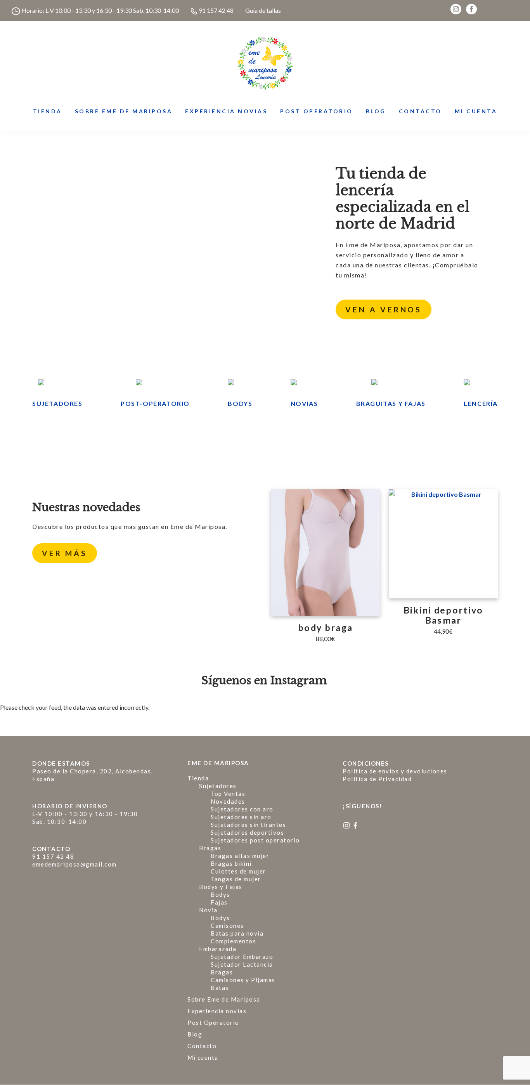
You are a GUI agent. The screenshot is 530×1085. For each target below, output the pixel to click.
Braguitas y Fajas (391, 403)
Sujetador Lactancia (242, 964)
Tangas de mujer (236, 878)
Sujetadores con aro (242, 809)
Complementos (233, 941)
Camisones (227, 925)
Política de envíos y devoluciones (395, 771)
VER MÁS (64, 553)
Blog (194, 1034)
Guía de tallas (263, 10)
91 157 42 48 (215, 10)
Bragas (210, 847)
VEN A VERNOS (383, 309)
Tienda (198, 778)
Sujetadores (57, 403)
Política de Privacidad (377, 778)
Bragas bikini (231, 863)
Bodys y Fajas (220, 886)
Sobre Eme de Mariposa (223, 999)
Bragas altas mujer (240, 855)
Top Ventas (228, 793)
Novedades (228, 801)
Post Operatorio (213, 1022)
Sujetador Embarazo (242, 956)
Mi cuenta (202, 1057)
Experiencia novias (216, 1010)
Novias (304, 403)
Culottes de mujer (238, 871)
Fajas (219, 902)
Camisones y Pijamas (243, 979)
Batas (220, 987)
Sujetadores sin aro (241, 816)
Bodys (240, 403)
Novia (208, 909)
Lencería (481, 403)
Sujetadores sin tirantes (248, 824)
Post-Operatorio (155, 403)
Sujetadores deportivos (247, 832)
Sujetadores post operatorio (255, 840)
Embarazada (217, 948)
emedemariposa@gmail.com (74, 864)
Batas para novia (237, 933)
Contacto (202, 1045)
